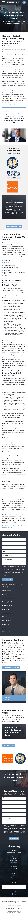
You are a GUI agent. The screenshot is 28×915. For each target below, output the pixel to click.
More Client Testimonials (14, 226)
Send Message (7, 579)
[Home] (13, 2)
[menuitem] (14, 590)
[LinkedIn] (15, 894)
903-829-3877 (14, 852)
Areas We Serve (14, 873)
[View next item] (15, 221)
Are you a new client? (7, 555)
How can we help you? (7, 559)
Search (5, 887)
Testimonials (14, 877)
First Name (5, 539)
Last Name (5, 543)
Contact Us (14, 882)
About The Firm (14, 868)
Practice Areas (14, 870)
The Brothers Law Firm (14, 87)
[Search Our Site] (23, 887)
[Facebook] (12, 894)
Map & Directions (14, 862)
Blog (14, 875)
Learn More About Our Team (11, 667)
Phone (4, 547)
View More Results (9, 745)
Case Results (14, 880)
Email (4, 551)
